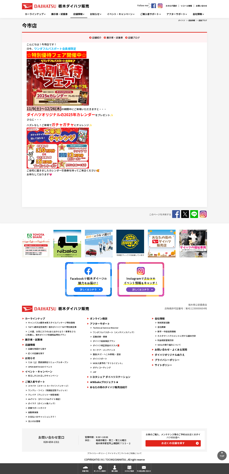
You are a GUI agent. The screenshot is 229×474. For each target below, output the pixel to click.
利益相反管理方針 (165, 340)
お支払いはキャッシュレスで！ (42, 416)
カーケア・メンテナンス (104, 349)
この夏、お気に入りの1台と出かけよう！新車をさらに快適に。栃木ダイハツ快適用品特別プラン (51, 333)
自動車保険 (33, 412)
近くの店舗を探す (36, 353)
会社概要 (161, 326)
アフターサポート (176, 14)
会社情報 (197, 14)
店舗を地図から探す (37, 348)
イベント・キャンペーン (120, 14)
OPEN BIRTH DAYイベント (40, 366)
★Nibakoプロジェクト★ (104, 382)
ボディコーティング (102, 367)
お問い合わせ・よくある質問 (171, 349)
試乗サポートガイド (37, 407)
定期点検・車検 (100, 336)
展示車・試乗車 (59, 14)
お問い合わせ (201, 5)
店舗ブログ (202, 20)
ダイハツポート (100, 358)
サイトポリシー (163, 365)
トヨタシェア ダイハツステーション (110, 377)
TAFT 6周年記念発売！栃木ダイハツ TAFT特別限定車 (52, 326)
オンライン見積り (100, 471)
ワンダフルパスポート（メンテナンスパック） (114, 332)
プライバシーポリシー (167, 360)
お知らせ (94, 14)
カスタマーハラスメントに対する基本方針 (176, 335)
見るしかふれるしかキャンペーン (43, 375)
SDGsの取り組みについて (169, 344)
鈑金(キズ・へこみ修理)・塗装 (107, 354)
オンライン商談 (98, 318)
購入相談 (115, 471)
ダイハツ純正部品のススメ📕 (106, 345)
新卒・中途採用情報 (166, 331)
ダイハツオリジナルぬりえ (170, 355)
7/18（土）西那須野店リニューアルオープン (48, 362)
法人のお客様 (34, 421)
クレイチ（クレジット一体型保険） (44, 394)
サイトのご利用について (131, 453)
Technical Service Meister (105, 327)
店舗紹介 (96, 37)
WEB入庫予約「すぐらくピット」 (108, 363)
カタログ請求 (171, 5)
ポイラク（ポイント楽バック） (42, 403)
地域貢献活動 (163, 322)
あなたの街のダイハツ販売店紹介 (108, 387)
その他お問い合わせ (144, 471)
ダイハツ (181, 20)
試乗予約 (85, 471)
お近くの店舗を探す (173, 443)
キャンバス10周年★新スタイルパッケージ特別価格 (51, 322)
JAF (94, 371)
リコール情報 (186, 5)
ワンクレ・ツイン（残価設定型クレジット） (48, 390)
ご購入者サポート (149, 14)
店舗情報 (78, 14)
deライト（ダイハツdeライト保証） (45, 399)
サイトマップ (113, 453)
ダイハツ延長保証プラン (104, 341)
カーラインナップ (34, 14)
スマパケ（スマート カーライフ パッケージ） (48, 385)
